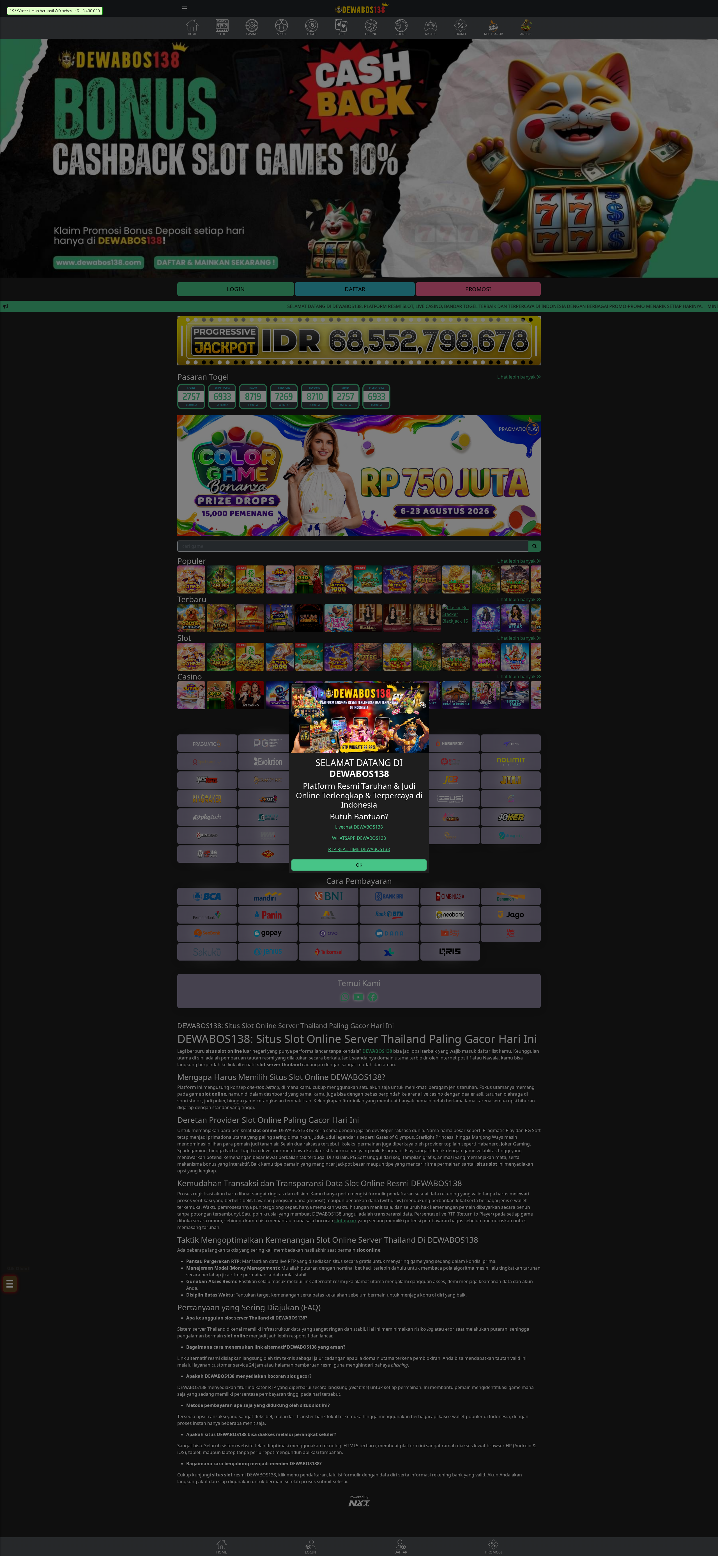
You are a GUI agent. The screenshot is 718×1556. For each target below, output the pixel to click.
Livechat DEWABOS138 (359, 827)
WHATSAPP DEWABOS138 (359, 838)
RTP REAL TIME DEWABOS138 (359, 849)
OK (359, 865)
